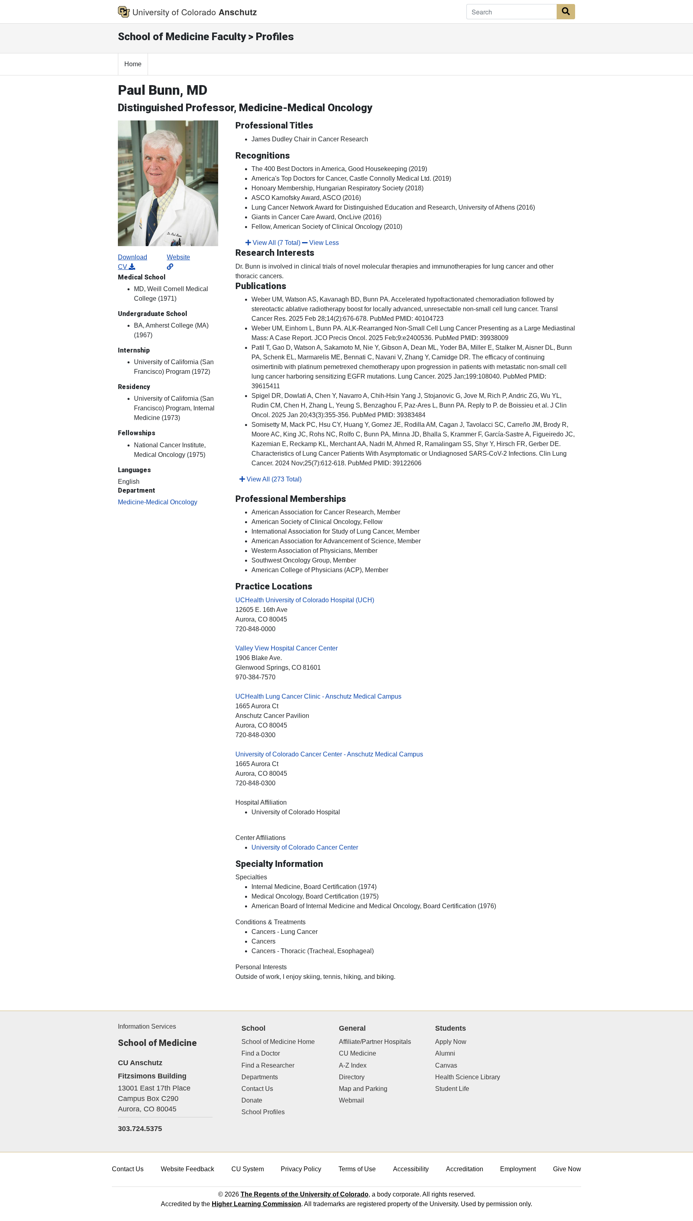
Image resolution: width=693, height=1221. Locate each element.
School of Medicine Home (278, 1041)
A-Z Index (353, 1065)
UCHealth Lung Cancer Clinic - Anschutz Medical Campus (318, 696)
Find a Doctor (260, 1053)
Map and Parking (363, 1088)
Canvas (446, 1065)
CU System (247, 1169)
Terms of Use (357, 1169)
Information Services (147, 1026)
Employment (518, 1169)
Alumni (445, 1053)
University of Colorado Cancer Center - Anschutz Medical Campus (329, 754)
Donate (251, 1100)
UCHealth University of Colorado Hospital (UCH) (304, 600)
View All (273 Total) (273, 479)
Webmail (351, 1100)
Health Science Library (467, 1077)
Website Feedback (187, 1169)
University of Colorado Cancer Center (304, 847)
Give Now (567, 1169)
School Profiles (263, 1112)
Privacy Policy (301, 1169)
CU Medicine (357, 1053)
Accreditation (464, 1169)
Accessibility (411, 1169)
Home (133, 64)
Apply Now (450, 1041)
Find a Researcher (267, 1065)
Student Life (452, 1088)
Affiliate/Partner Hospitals (375, 1041)
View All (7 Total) (275, 242)
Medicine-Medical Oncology (157, 502)
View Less (323, 242)
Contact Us (257, 1088)
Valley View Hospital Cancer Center (286, 648)
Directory (352, 1077)
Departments (259, 1077)
